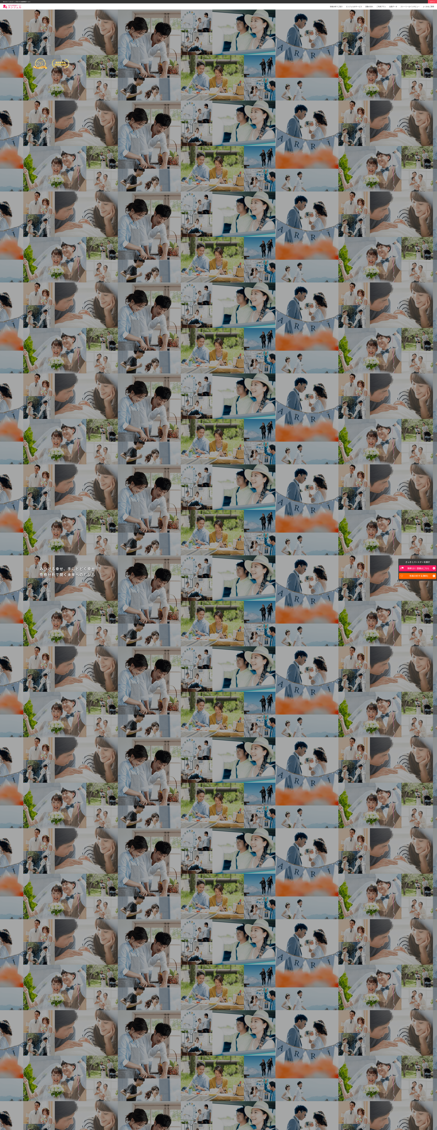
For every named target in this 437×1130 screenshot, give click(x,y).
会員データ (393, 6)
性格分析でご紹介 (336, 6)
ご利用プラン (381, 6)
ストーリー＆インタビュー (410, 6)
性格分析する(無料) (418, 575)
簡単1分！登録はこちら (418, 568)
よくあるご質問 (428, 6)
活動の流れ (369, 6)
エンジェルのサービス (354, 6)
